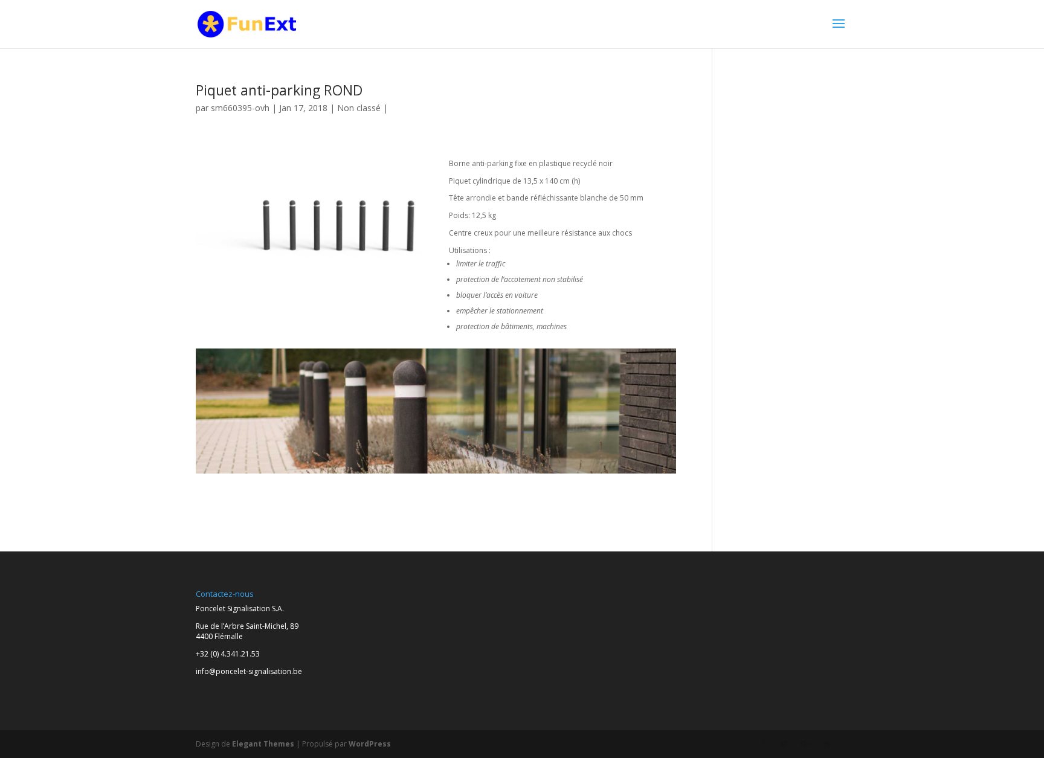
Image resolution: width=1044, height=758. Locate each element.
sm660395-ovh (240, 108)
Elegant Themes (263, 744)
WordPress (370, 744)
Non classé (359, 108)
